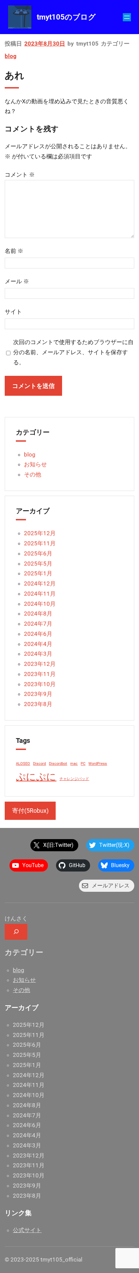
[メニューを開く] (127, 17)
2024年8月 (38, 613)
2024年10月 (40, 603)
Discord (39, 763)
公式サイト (27, 1230)
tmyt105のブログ (66, 17)
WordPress (97, 763)
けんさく (16, 918)
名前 (14, 251)
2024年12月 (40, 583)
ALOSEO (23, 763)
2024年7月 (38, 623)
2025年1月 (38, 573)
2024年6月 (38, 633)
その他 (32, 474)
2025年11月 (40, 543)
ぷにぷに (36, 776)
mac (74, 763)
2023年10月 (40, 684)
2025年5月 (38, 563)
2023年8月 (38, 704)
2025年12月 (40, 533)
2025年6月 (38, 553)
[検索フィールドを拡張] (16, 932)
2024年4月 (38, 644)
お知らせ (35, 464)
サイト (13, 311)
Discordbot (58, 763)
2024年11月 (40, 593)
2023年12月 (40, 663)
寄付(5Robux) (30, 810)
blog (11, 56)
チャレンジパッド (74, 779)
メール (17, 281)
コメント (20, 174)
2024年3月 (38, 653)
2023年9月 (38, 694)
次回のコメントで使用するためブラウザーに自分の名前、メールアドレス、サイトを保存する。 (73, 352)
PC (83, 763)
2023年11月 (40, 674)
